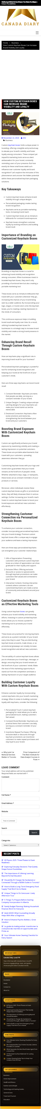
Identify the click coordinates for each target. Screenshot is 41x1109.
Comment (5, 777)
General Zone (8, 1093)
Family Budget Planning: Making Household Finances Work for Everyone (20, 907)
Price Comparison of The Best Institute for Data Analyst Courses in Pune (30, 756)
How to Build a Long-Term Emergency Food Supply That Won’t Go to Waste (20, 887)
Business (9, 140)
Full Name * (6, 795)
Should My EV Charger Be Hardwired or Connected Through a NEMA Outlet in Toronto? (20, 881)
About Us (6, 990)
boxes (22, 611)
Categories (6, 840)
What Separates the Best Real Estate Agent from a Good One (22, 1050)
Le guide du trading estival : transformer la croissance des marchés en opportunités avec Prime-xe (20, 928)
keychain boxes (14, 145)
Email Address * (8, 803)
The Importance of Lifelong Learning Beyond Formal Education (18, 874)
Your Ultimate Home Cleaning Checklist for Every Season (22, 1041)
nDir (24, 138)
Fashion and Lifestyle (10, 1086)
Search (4, 828)
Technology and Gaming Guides (14, 1089)
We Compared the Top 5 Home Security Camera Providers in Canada (22, 1045)
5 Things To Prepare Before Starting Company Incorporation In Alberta (17, 901)
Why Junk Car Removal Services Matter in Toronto (9, 754)
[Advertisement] (20, 74)
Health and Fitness (9, 1082)
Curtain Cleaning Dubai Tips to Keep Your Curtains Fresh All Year (20, 1059)
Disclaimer (7, 980)
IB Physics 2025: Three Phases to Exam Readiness (19, 1006)
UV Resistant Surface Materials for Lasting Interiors (20, 1054)
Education (7, 1099)
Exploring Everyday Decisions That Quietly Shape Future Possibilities (19, 3)
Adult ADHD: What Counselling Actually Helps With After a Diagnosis (18, 914)
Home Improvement (10, 1079)
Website (5, 811)
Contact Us (7, 987)
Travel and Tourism (10, 1096)
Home (5, 983)
